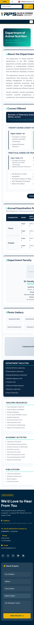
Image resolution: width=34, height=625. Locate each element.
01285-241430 (5, 538)
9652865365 (14, 531)
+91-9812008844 (6, 540)
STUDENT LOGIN (27, 6)
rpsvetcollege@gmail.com (8, 548)
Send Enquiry (16, 616)
